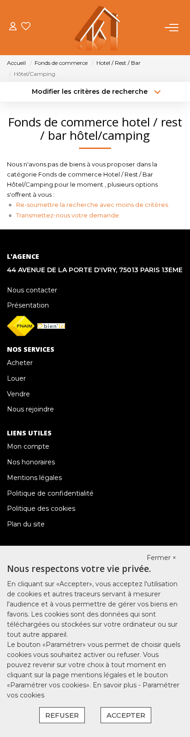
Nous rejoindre (30, 409)
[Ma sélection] (25, 27)
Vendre (18, 394)
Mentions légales (34, 478)
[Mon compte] (13, 27)
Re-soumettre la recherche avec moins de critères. (92, 204)
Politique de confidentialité (50, 493)
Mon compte (28, 446)
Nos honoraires (31, 462)
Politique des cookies (41, 508)
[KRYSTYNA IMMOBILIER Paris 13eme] (97, 28)
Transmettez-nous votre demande (67, 215)
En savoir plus (115, 685)
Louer (16, 378)
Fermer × (161, 558)
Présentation (28, 305)
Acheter (20, 363)
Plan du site (26, 524)
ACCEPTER (126, 715)
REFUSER (62, 715)
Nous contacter (32, 290)
